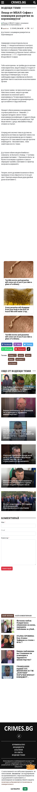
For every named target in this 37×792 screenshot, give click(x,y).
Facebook (7, 344)
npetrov (6, 28)
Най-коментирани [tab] (23, 616)
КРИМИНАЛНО (18, 744)
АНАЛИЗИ (18, 750)
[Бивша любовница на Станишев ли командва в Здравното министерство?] (18, 407)
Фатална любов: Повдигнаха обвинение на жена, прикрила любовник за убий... (26, 625)
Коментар (5, 538)
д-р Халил (12, 363)
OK (25, 789)
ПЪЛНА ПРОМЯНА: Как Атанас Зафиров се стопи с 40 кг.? (25, 639)
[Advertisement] (18, 201)
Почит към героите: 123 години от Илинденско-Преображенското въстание (17, 506)
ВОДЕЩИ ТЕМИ (11, 8)
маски (21, 355)
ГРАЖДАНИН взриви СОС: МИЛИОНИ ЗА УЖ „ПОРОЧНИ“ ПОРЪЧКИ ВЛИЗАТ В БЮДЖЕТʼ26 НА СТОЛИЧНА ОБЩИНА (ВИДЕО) (18, 434)
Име (3, 522)
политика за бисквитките (11, 782)
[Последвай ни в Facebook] (19, 736)
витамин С (20, 359)
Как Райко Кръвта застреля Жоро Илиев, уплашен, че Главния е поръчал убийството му (18, 389)
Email (3, 530)
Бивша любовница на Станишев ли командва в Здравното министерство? (18, 412)
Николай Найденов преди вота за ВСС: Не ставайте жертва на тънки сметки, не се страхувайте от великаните (17, 458)
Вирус (11, 359)
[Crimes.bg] (18, 728)
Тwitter (29, 344)
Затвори (15, 789)
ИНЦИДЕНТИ (18, 747)
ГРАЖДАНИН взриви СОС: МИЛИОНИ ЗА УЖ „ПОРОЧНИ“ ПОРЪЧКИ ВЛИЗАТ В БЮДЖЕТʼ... (25, 671)
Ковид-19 (12, 355)
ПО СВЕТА (18, 752)
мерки (28, 355)
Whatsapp (8, 349)
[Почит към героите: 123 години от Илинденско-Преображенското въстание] (18, 501)
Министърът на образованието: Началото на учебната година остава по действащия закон (17, 483)
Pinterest (21, 349)
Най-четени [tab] (7, 616)
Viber (19, 344)
